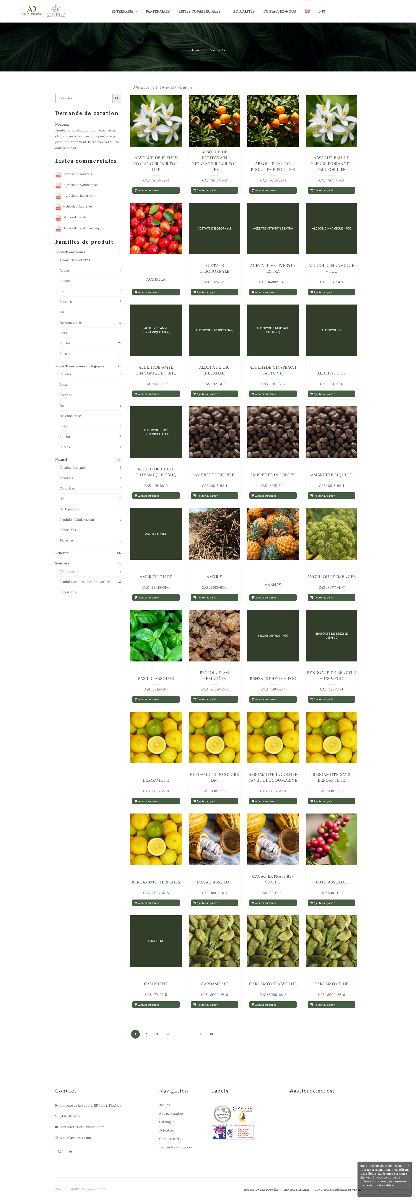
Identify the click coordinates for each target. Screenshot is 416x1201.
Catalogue (166, 1122)
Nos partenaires (171, 1113)
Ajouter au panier (148, 190)
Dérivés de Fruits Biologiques (83, 228)
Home (196, 50)
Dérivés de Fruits (74, 217)
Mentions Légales (296, 1189)
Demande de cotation (175, 1147)
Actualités (244, 11)
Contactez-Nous (279, 11)
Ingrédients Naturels (77, 174)
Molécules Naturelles (77, 206)
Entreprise (122, 11)
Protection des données (260, 1189)
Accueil (164, 1105)
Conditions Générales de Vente (338, 1189)
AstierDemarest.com (75, 1138)
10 (211, 1034)
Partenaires (158, 11)
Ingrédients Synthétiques (80, 185)
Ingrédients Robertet (77, 196)
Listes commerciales (200, 11)
